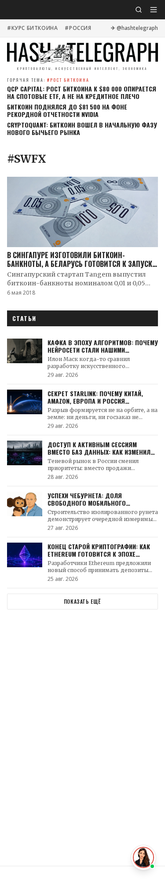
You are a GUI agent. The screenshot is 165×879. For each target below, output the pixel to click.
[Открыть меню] (153, 9)
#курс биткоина (32, 28)
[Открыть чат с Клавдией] (143, 857)
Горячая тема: (48, 80)
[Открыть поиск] (138, 9)
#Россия (78, 28)
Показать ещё (82, 601)
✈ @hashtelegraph (134, 28)
